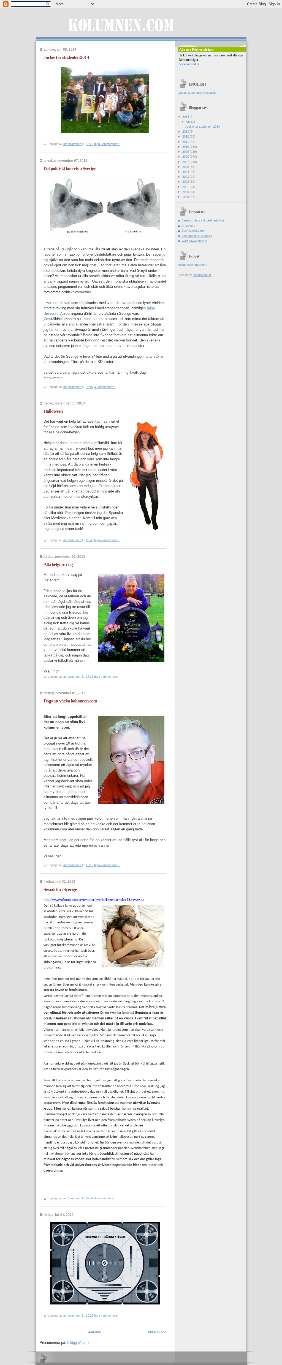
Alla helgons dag (58, 564)
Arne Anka (188, 225)
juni (188, 121)
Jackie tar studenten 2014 (66, 57)
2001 (186, 186)
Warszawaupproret (194, 240)
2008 (186, 156)
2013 (186, 131)
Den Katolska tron (193, 230)
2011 (186, 141)
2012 (186, 136)
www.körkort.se (189, 63)
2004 (186, 171)
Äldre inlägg (157, 1332)
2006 (186, 166)
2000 (186, 191)
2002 (186, 181)
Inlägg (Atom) (78, 1343)
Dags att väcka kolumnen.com (70, 701)
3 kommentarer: (105, 387)
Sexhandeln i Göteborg (196, 235)
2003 (186, 176)
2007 (186, 161)
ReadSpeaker (202, 275)
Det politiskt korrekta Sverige (70, 168)
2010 (186, 146)
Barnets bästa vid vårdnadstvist (202, 220)
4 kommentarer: (105, 1198)
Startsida (93, 1332)
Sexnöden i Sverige (60, 889)
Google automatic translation (197, 92)
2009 (186, 151)
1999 (186, 196)
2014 (186, 116)
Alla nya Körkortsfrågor (196, 49)
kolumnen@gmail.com (192, 264)
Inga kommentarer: (107, 144)
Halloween (53, 411)
